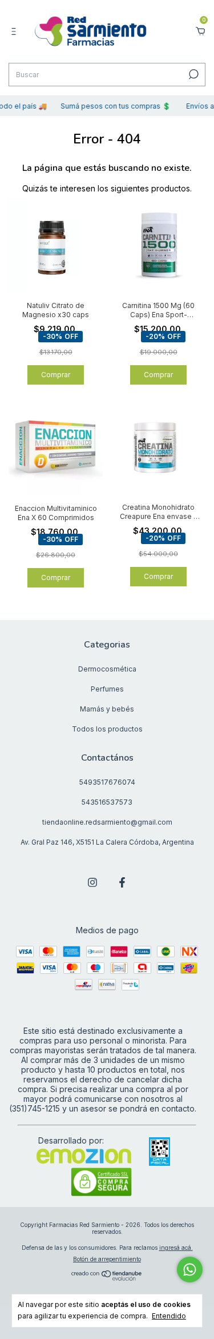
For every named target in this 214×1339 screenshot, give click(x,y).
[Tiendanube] (107, 1277)
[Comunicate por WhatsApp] (190, 1269)
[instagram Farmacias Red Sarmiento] (92, 882)
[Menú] (16, 31)
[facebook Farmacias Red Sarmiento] (122, 882)
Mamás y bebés (107, 709)
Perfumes (107, 689)
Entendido (169, 1316)
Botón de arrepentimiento (107, 1259)
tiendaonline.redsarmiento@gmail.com (107, 822)
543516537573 (107, 802)
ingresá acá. (176, 1247)
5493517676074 (107, 782)
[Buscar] (193, 74)
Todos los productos (107, 729)
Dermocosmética (107, 669)
